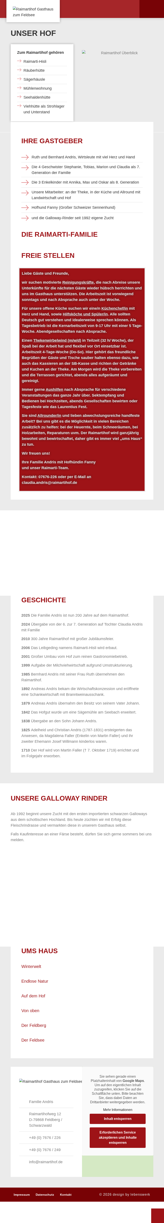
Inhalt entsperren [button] (118, 1119)
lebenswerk (140, 1194)
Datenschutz (45, 1194)
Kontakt (66, 1194)
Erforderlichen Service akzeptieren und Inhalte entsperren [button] (118, 1137)
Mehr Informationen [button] (117, 1110)
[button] (128, 9)
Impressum (22, 1194)
